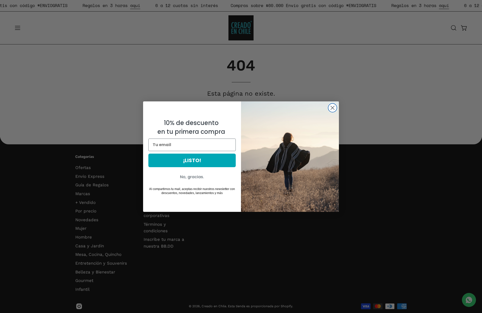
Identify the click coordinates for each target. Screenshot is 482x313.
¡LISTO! (192, 160)
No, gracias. (192, 177)
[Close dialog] (332, 107)
